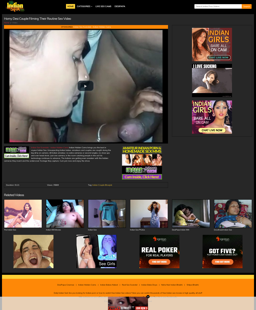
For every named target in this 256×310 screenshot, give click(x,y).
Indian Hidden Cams (87, 285)
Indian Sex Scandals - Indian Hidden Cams (92, 27)
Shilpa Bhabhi (193, 285)
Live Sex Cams (103, 6)
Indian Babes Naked (109, 285)
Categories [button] (84, 6)
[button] (86, 86)
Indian (95, 185)
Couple (101, 185)
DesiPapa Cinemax (65, 285)
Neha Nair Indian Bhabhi (172, 285)
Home (70, 6)
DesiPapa (120, 6)
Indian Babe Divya (149, 285)
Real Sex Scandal (129, 285)
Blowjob (108, 185)
